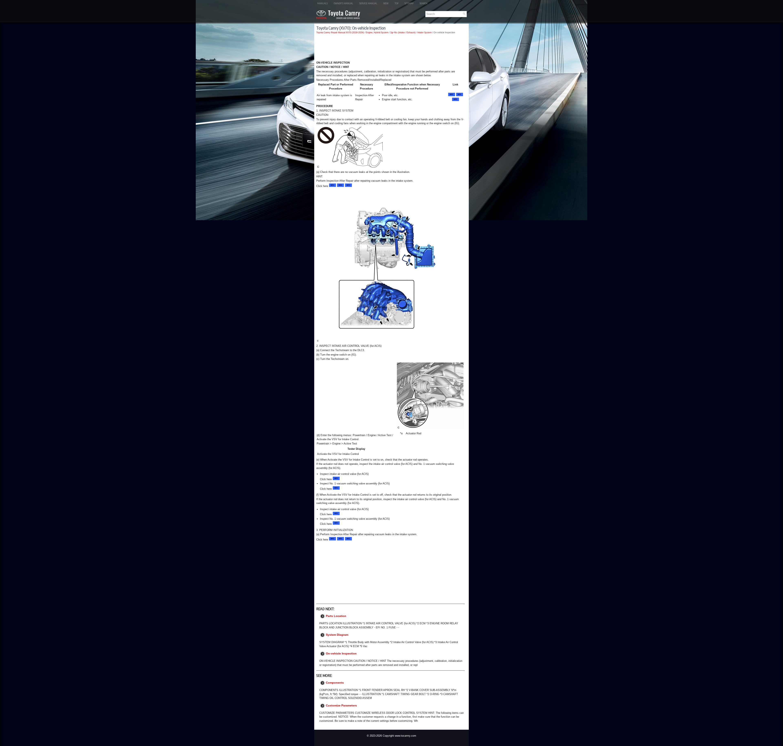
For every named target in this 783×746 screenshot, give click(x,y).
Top (396, 3)
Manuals (322, 3)
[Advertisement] (390, 48)
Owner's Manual (343, 3)
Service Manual (368, 3)
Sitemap (409, 3)
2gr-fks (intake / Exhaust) (403, 32)
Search (423, 3)
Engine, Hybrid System (377, 32)
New (385, 3)
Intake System (424, 32)
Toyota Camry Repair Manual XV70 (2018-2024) (340, 32)
